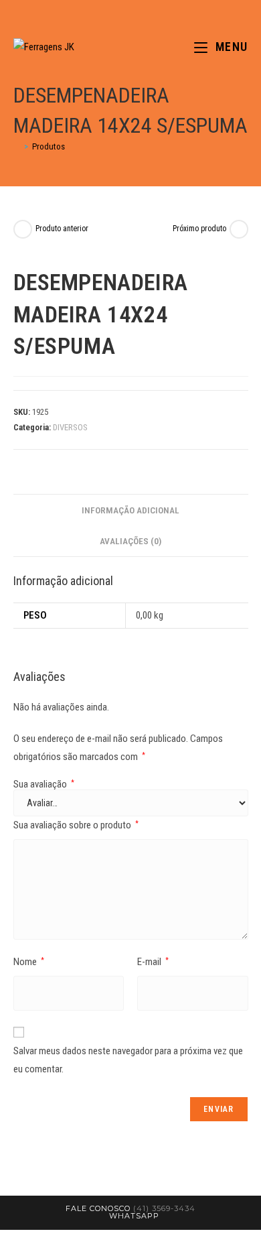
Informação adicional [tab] (130, 510)
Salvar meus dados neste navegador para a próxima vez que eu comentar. (128, 1060)
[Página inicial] (16, 146)
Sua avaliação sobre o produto (76, 825)
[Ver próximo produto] (239, 229)
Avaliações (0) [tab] (130, 541)
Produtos (48, 146)
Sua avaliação (43, 784)
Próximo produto (199, 228)
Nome (28, 962)
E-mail (153, 962)
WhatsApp (134, 1215)
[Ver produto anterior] (22, 229)
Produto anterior (61, 228)
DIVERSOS (70, 427)
